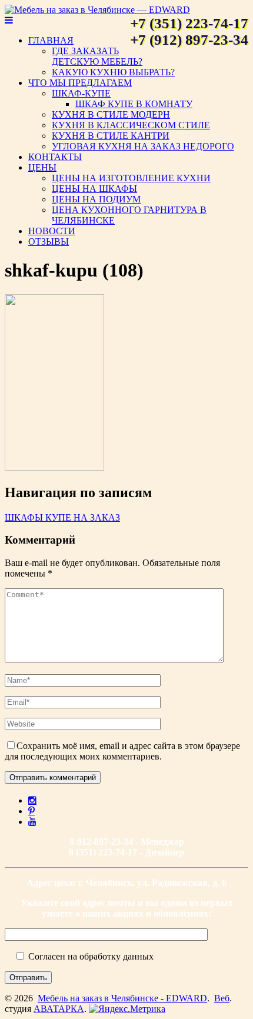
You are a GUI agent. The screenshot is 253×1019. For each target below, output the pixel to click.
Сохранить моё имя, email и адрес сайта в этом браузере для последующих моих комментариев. (122, 751)
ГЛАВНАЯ (51, 40)
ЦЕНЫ (42, 167)
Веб (221, 998)
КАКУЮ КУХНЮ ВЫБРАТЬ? (113, 72)
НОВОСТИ (51, 231)
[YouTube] (32, 821)
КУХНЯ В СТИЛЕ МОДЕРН (111, 114)
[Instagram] (32, 800)
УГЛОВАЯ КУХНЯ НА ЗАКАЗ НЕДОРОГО (143, 146)
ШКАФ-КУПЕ (81, 93)
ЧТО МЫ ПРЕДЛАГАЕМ (80, 83)
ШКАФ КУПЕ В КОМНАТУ (133, 104)
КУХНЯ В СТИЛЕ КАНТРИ (110, 136)
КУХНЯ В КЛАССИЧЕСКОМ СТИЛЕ (131, 125)
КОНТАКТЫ (55, 157)
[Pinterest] (31, 810)
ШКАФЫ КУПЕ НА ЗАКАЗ (62, 517)
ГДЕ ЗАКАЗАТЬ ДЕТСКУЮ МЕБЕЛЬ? (97, 56)
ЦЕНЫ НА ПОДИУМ (96, 199)
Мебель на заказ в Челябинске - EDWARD (122, 998)
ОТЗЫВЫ (48, 242)
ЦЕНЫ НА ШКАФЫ (94, 189)
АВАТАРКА (59, 1009)
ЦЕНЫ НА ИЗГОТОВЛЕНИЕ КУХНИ (131, 178)
